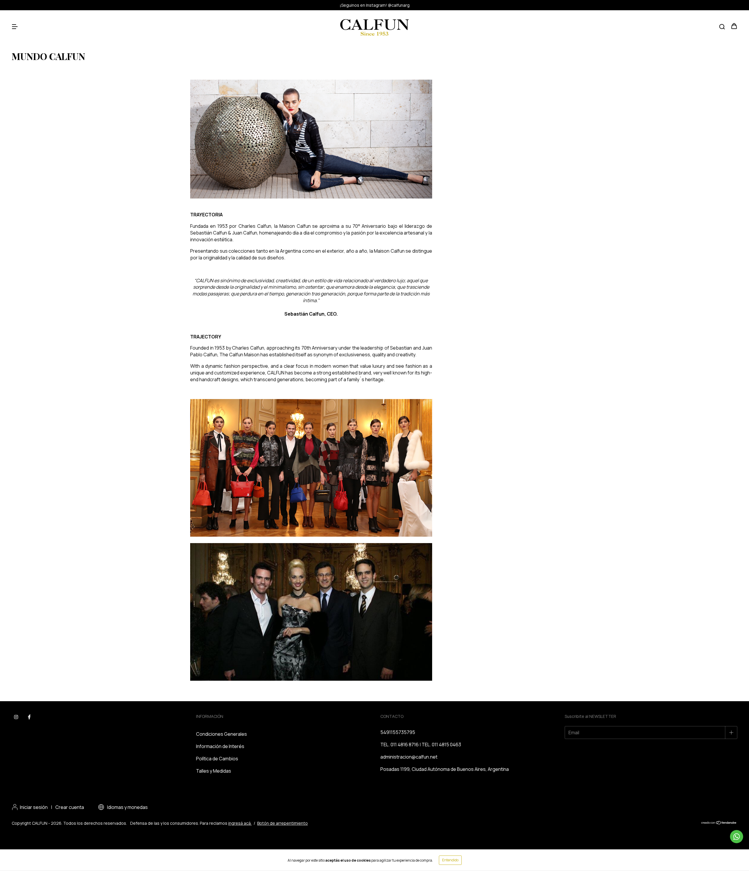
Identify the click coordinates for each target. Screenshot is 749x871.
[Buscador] (722, 26)
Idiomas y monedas (127, 807)
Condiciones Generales (221, 734)
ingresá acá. (240, 823)
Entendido (450, 860)
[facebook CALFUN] (29, 717)
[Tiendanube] (719, 823)
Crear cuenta (69, 807)
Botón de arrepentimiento (282, 823)
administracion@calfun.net (408, 757)
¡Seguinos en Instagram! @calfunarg (375, 5)
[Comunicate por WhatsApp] (736, 836)
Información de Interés (220, 746)
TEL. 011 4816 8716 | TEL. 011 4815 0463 (420, 744)
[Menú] (15, 26)
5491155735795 (397, 732)
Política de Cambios (217, 758)
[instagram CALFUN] (16, 717)
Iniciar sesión (34, 807)
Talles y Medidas (213, 771)
